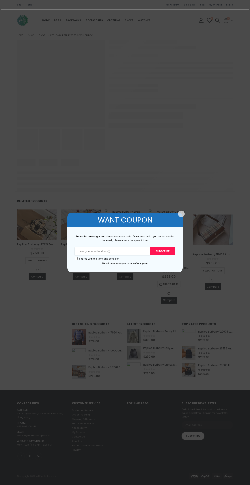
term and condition (108, 258)
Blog (201, 4)
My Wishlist (215, 4)
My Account (173, 4)
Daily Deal (189, 4)
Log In (229, 4)
